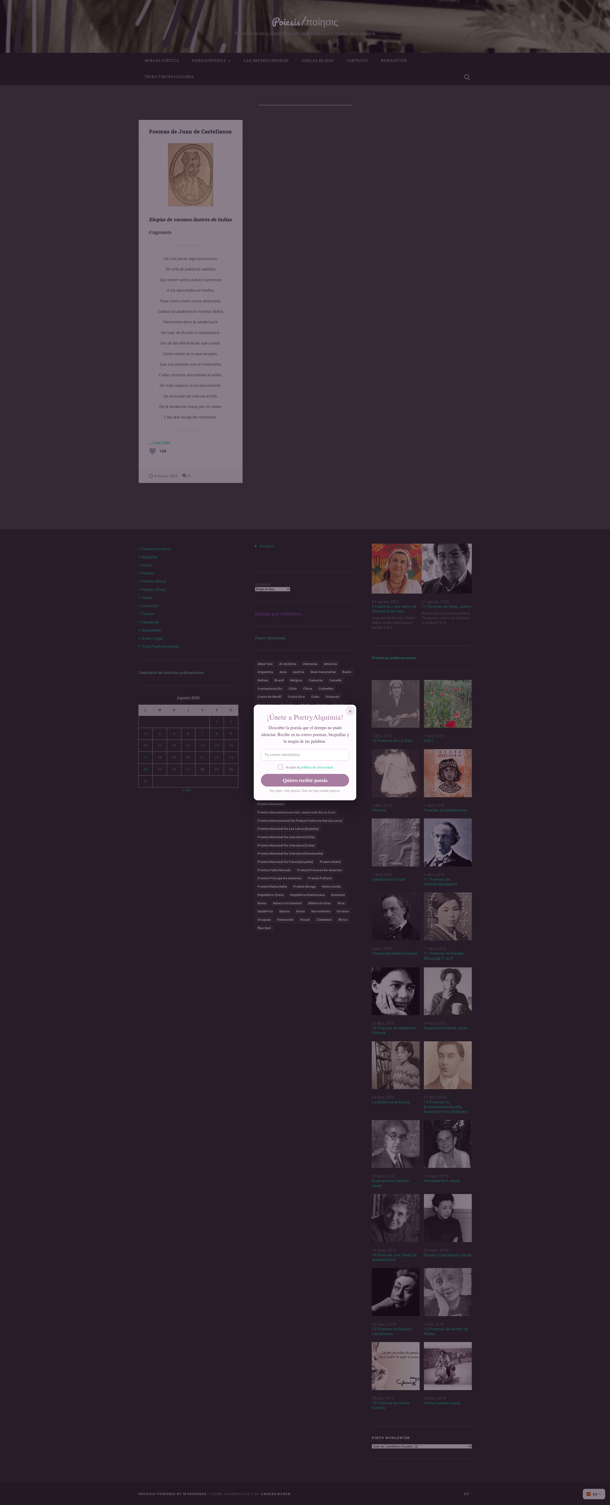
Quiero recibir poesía (305, 780)
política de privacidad (317, 767)
